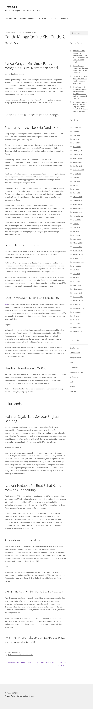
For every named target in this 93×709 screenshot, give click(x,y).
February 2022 (77, 331)
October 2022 (77, 304)
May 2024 (76, 231)
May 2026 (76, 139)
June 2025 (76, 181)
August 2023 (77, 266)
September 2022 (78, 308)
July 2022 (76, 316)
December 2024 (78, 204)
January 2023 (77, 293)
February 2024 (77, 243)
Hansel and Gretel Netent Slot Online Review (51, 663)
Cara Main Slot (10, 19)
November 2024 (78, 208)
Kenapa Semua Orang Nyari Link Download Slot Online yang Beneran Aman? (80, 79)
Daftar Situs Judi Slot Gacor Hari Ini (20, 655)
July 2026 (76, 131)
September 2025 (78, 170)
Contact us (64, 19)
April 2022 (76, 324)
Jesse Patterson (30, 32)
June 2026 (76, 135)
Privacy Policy (10, 696)
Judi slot (73, 391)
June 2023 (76, 274)
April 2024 (76, 235)
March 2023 (77, 285)
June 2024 (76, 228)
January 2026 (77, 154)
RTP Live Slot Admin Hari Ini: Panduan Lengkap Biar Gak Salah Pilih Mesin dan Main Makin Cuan (80, 106)
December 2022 (78, 297)
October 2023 (77, 258)
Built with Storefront (25, 696)
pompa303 (73, 367)
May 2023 (76, 277)
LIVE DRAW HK (75, 353)
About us (53, 19)
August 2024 (77, 220)
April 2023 (76, 281)
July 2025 (76, 178)
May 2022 (76, 320)
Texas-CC (11, 7)
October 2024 (77, 212)
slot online (74, 377)
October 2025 (77, 166)
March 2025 (77, 193)
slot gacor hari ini (76, 372)
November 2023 (78, 254)
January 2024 (77, 247)
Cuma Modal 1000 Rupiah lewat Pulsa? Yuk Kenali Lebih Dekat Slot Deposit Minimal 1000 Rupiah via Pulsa (80, 92)
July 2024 (76, 224)
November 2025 (78, 162)
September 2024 (78, 216)
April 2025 (76, 189)
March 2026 (77, 147)
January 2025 (77, 201)
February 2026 (77, 151)
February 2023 (77, 289)
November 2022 (78, 301)
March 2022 (77, 327)
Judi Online (41, 19)
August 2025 (77, 174)
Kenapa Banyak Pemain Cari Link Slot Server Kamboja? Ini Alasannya (80, 69)
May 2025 (76, 185)
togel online (74, 348)
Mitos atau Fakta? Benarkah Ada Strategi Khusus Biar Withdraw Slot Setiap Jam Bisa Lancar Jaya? (80, 56)
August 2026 (77, 128)
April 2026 (76, 143)
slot (71, 362)
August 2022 (77, 312)
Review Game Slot (27, 19)
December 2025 (78, 158)
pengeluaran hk (75, 358)
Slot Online (16, 652)
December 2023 (78, 251)
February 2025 (77, 197)
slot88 (72, 387)
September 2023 (78, 262)
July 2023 (76, 270)
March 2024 (77, 239)
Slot (6, 304)
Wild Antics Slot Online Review (19, 662)
